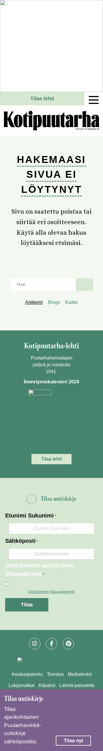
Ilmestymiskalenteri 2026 (51, 381)
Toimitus (55, 674)
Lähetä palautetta (76, 685)
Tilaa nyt (73, 740)
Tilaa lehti (42, 98)
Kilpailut (47, 685)
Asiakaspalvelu (27, 674)
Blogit (54, 302)
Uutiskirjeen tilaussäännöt (51, 591)
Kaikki (71, 302)
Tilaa (27, 604)
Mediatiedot (80, 674)
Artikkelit (34, 302)
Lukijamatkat (21, 685)
